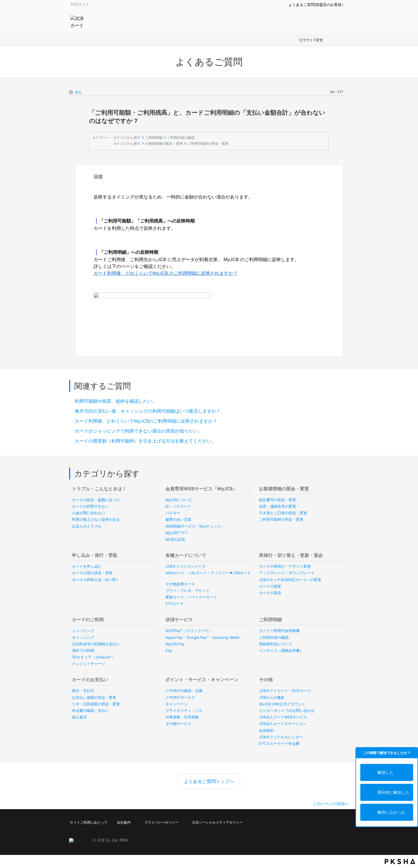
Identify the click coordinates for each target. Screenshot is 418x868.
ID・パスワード (178, 506)
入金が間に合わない (88, 513)
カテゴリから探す (126, 137)
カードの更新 (270, 586)
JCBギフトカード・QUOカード (285, 691)
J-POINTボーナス (180, 697)
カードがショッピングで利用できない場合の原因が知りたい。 (138, 431)
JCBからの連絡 (271, 697)
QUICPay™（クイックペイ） (188, 631)
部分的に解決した (393, 792)
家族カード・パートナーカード (191, 597)
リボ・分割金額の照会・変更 (96, 704)
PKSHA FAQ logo (400, 861)
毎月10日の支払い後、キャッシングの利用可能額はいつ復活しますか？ (148, 411)
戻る (78, 92)
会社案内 (124, 822)
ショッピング (83, 631)
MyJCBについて (178, 500)
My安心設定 (175, 539)
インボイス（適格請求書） (281, 650)
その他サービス (178, 724)
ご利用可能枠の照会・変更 (208, 143)
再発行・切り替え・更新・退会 (291, 555)
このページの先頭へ (331, 803)
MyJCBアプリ (176, 533)
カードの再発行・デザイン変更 (285, 566)
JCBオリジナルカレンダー (281, 737)
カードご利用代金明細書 (279, 631)
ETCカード (174, 604)
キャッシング (83, 637)
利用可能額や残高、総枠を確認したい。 (116, 401)
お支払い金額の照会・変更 (94, 697)
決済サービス (179, 619)
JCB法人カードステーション (283, 724)
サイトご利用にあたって (88, 822)
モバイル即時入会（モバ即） (96, 580)
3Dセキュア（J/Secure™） (94, 657)
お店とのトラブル (87, 526)
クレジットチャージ (88, 664)
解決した (386, 772)
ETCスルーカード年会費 (279, 743)
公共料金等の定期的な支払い (96, 644)
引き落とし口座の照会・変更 (283, 513)
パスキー (172, 513)
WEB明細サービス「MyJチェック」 (195, 526)
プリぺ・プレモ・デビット (187, 590)
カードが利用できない (90, 506)
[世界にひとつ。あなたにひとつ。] (78, 21)
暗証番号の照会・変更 (277, 500)
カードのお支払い (90, 679)
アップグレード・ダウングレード (286, 573)
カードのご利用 (88, 619)
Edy (168, 650)
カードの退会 (270, 593)
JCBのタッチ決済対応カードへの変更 (290, 580)
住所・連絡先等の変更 (277, 506)
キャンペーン (176, 704)
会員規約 (266, 730)
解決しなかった (391, 812)
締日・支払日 (83, 691)
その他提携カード (180, 584)
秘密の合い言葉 (178, 519)
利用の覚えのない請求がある (96, 519)
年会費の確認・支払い (90, 710)
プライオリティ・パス (183, 710)
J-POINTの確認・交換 (183, 691)
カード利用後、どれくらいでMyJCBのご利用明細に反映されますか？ (146, 421)
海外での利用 (83, 650)
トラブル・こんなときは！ (99, 488)
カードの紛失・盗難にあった (96, 500)
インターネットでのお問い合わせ (286, 710)
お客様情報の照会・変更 (164, 143)
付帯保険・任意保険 (182, 717)
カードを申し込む (87, 566)
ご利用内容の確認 (180, 137)
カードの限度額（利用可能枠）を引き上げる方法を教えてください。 (145, 441)
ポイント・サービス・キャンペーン (201, 679)
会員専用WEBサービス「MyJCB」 (201, 488)
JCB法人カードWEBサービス (283, 717)
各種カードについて (185, 555)
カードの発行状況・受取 (92, 573)
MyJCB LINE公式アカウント (282, 704)
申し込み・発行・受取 (94, 555)
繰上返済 (79, 717)
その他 (266, 679)
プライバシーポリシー (161, 822)
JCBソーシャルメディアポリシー (217, 822)
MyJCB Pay (175, 644)
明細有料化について (275, 644)
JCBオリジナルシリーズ (185, 566)
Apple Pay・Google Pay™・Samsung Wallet (202, 637)
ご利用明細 (153, 137)
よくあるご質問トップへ (209, 781)
